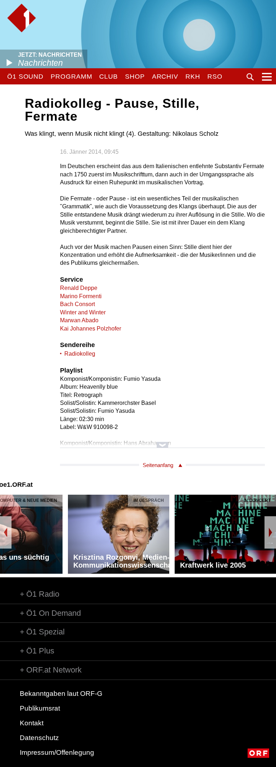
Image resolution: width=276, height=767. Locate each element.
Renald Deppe (78, 288)
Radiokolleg (79, 354)
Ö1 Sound (25, 76)
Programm (71, 76)
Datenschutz (39, 737)
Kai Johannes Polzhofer (90, 328)
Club (108, 76)
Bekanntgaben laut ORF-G (61, 693)
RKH (192, 76)
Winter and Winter (83, 312)
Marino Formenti (81, 296)
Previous (6, 532)
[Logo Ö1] (21, 18)
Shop (135, 76)
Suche (250, 76)
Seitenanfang (158, 465)
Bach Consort (77, 304)
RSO (214, 76)
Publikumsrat (40, 708)
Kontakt (31, 723)
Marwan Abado (79, 320)
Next (270, 532)
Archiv (165, 76)
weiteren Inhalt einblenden (162, 441)
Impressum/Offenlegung (57, 752)
